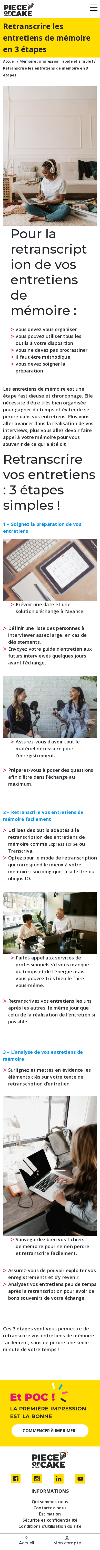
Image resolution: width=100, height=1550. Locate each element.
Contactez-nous (50, 1508)
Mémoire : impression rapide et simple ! (56, 61)
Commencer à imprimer (49, 1430)
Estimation (50, 1514)
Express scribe (63, 844)
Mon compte (67, 1543)
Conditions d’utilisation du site (50, 1526)
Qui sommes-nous (50, 1501)
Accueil (26, 1543)
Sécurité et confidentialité (50, 1520)
